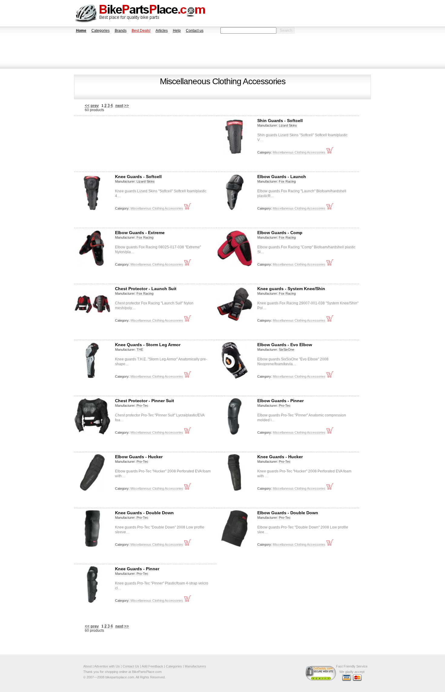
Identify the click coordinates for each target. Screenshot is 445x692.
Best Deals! (141, 30)
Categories (100, 30)
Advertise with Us (107, 666)
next (119, 105)
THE (140, 349)
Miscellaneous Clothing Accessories (299, 152)
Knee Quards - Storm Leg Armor (147, 344)
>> (126, 105)
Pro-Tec (142, 405)
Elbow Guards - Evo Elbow (284, 344)
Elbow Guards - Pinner (280, 400)
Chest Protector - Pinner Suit (144, 400)
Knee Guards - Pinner (137, 568)
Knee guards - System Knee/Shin (291, 288)
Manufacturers (195, 666)
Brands (121, 30)
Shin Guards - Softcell (280, 120)
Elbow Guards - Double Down (287, 512)
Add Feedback (152, 666)
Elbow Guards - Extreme (140, 232)
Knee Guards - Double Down (144, 512)
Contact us (194, 30)
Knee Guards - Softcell (138, 176)
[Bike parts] (140, 13)
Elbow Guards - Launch (281, 176)
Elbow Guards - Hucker (139, 456)
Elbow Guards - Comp (279, 232)
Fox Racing (287, 181)
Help (177, 30)
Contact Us (131, 666)
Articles (162, 30)
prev (95, 105)
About (87, 666)
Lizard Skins (288, 125)
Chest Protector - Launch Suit (145, 288)
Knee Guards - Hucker (280, 456)
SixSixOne (286, 349)
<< (87, 105)
